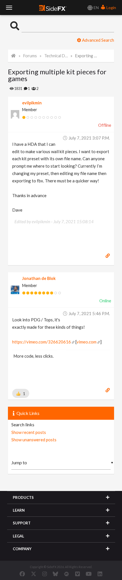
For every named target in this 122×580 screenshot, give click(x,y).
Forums (30, 55)
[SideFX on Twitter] (33, 573)
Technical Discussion (56, 55)
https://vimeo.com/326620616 (41, 341)
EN (96, 7)
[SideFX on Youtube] (89, 573)
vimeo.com (86, 341)
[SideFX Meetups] (66, 573)
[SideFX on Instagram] (44, 573)
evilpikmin (32, 102)
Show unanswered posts (33, 439)
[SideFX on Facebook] (22, 573)
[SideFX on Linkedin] (100, 573)
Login (111, 7)
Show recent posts (28, 432)
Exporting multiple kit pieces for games (87, 55)
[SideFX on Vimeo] (77, 573)
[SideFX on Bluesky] (55, 573)
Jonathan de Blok (39, 278)
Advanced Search (97, 40)
